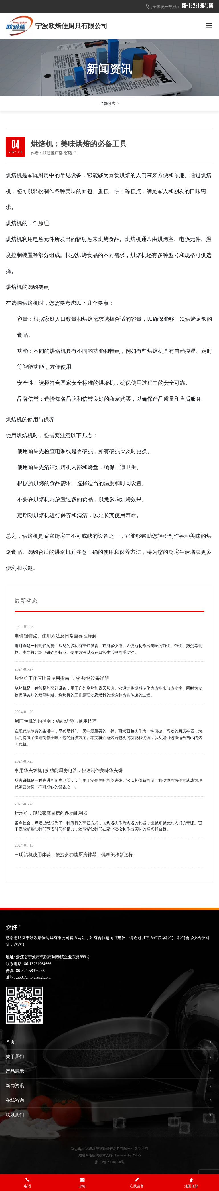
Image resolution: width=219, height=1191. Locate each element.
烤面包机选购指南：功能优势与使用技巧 (56, 721)
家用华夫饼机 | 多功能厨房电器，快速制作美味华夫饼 (69, 770)
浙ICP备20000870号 (109, 1162)
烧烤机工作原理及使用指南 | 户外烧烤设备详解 (62, 678)
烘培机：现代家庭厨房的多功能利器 (51, 813)
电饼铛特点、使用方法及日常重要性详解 (56, 635)
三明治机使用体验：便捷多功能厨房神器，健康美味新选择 (74, 854)
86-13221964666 (197, 5)
